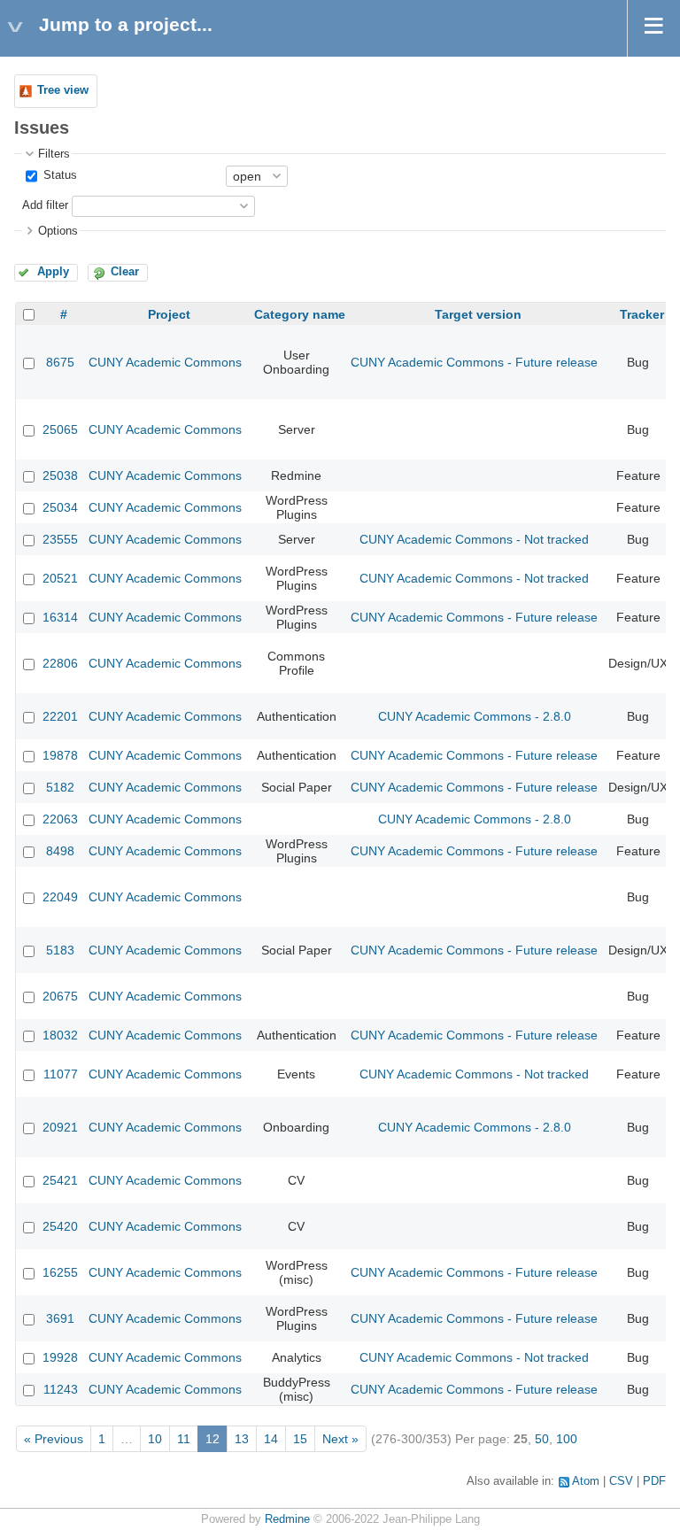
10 (155, 1439)
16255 (60, 1272)
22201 (60, 716)
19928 (60, 1357)
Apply (53, 272)
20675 (60, 996)
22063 (60, 819)
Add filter (45, 205)
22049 (60, 897)
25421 (60, 1180)
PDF (654, 1481)
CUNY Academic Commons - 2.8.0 (474, 716)
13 (242, 1439)
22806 (60, 663)
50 (542, 1439)
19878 (60, 755)
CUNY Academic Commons (165, 362)
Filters (54, 154)
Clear (125, 272)
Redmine (287, 1519)
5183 (60, 950)
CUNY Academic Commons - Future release (474, 362)
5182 (60, 787)
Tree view (63, 90)
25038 (60, 475)
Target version (478, 314)
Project (169, 314)
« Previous (53, 1439)
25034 (60, 507)
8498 (60, 851)
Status (58, 175)
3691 (60, 1318)
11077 (60, 1074)
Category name (299, 314)
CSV (621, 1481)
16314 (60, 617)
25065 (60, 429)
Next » (340, 1439)
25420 (60, 1226)
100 (566, 1439)
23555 (60, 539)
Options (58, 231)
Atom (585, 1481)
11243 (60, 1389)
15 (300, 1439)
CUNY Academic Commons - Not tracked (474, 539)
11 (183, 1439)
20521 (60, 578)
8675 (60, 362)
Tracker (642, 314)
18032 (60, 1035)
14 (271, 1439)
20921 (60, 1127)
